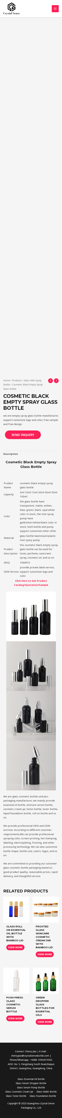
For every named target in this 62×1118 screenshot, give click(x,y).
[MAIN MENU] (55, 8)
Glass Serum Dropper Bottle (31, 1083)
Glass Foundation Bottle (43, 1095)
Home (6, 380)
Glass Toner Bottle (16, 1095)
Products (17, 380)
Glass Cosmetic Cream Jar (19, 1091)
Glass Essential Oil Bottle (31, 1079)
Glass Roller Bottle (47, 1091)
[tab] (31, 454)
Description (10, 453)
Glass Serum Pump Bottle (31, 1087)
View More (15, 947)
